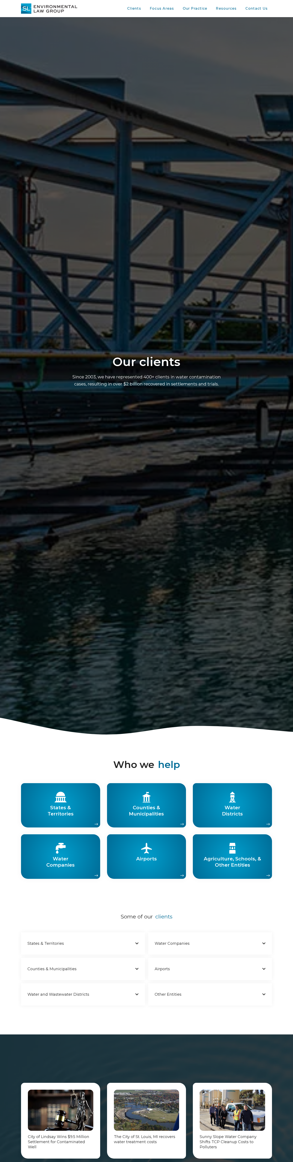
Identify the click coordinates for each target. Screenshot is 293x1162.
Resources (226, 8)
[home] (49, 8)
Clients (134, 8)
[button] (134, 8)
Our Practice (195, 8)
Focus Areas (162, 8)
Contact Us (256, 8)
